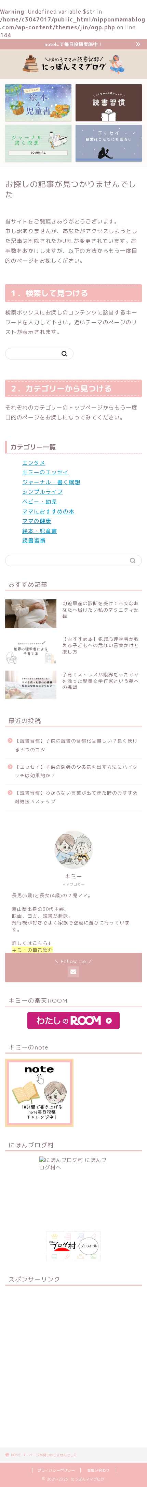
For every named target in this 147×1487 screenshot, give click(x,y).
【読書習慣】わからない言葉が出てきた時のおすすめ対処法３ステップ (76, 797)
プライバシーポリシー (56, 1470)
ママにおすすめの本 (48, 511)
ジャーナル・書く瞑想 (51, 482)
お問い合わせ (98, 1470)
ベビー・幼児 (39, 501)
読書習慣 (33, 540)
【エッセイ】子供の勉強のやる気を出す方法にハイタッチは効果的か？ (76, 771)
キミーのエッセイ (45, 472)
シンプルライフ (42, 491)
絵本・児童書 (39, 531)
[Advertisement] (73, 1364)
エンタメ (33, 462)
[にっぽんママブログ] (73, 73)
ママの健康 (36, 521)
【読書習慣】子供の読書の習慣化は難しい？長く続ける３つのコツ (76, 745)
